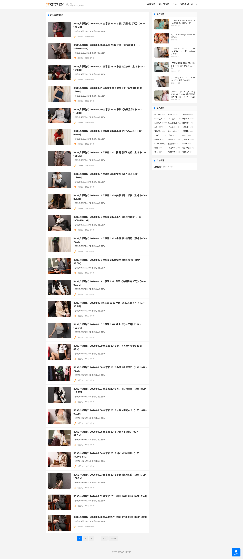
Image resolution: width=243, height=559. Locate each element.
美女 (158, 152)
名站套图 (151, 4)
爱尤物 (187, 123)
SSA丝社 (160, 135)
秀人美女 (55, 5)
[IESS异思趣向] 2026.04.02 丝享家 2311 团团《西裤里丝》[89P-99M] (110, 496)
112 (104, 538)
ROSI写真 (160, 119)
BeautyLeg (174, 131)
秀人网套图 (164, 4)
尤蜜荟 (187, 131)
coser (186, 144)
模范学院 (188, 148)
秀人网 (160, 114)
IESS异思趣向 (174, 123)
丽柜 (158, 127)
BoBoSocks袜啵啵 (160, 144)
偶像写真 (188, 119)
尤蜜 (172, 135)
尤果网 (187, 127)
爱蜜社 (173, 144)
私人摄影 (174, 119)
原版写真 (174, 139)
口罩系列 (160, 123)
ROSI (173, 114)
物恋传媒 (174, 152)
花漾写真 (174, 148)
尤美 (158, 148)
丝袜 (175, 4)
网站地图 (128, 552)
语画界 (173, 127)
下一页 (113, 538)
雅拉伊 (159, 131)
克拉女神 (188, 139)
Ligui (186, 135)
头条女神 (160, 139)
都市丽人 (188, 152)
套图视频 (184, 4)
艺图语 (187, 114)
